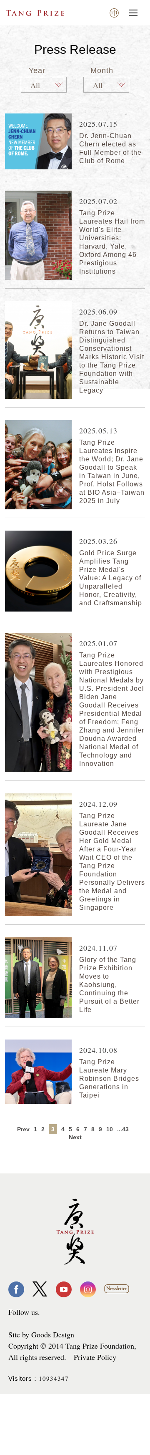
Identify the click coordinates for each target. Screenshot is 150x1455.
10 (109, 1129)
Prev (23, 1129)
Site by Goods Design (41, 1334)
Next (75, 1137)
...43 (123, 1129)
